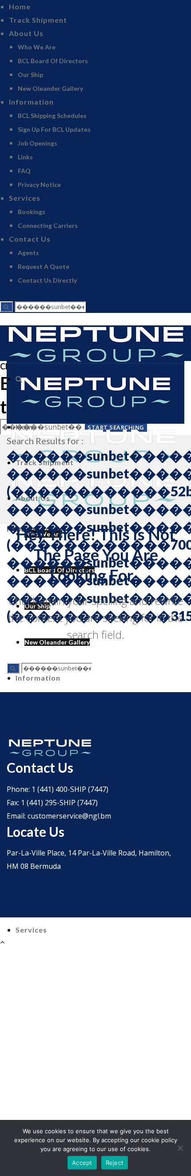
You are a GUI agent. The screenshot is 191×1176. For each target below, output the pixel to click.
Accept (82, 1162)
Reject (115, 1162)
